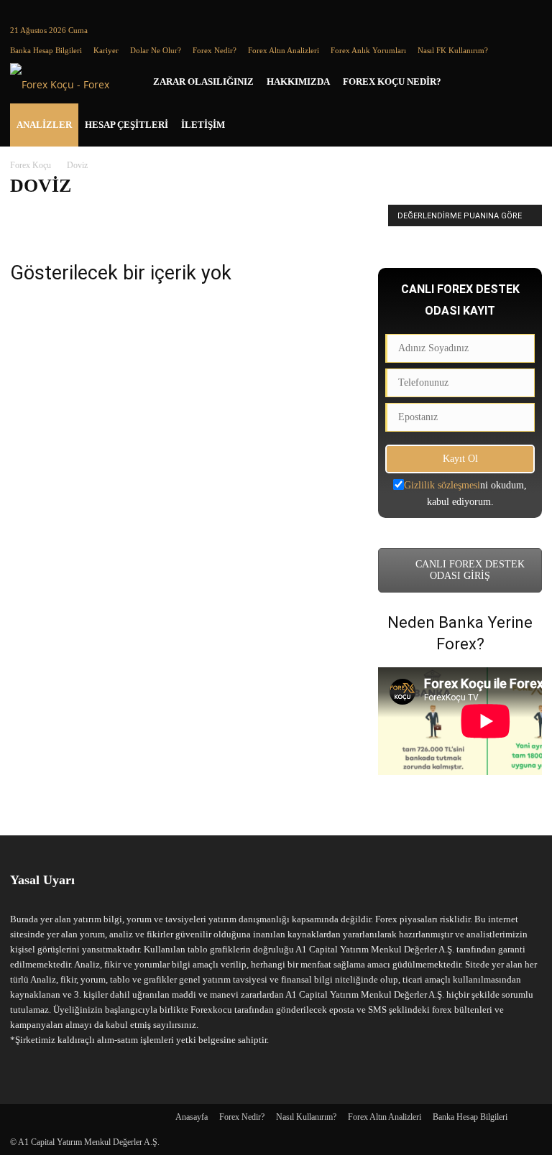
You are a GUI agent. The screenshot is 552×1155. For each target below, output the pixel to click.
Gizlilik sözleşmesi (442, 485)
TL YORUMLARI (291, 214)
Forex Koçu (30, 165)
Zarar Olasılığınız (203, 81)
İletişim (203, 124)
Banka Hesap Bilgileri (46, 50)
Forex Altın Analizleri (283, 50)
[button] (524, 82)
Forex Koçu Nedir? (392, 81)
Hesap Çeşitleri (126, 124)
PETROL (231, 214)
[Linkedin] (44, 10)
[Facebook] (21, 10)
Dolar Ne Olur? (155, 50)
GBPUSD (150, 214)
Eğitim (62, 214)
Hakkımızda (298, 81)
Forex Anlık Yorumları (368, 50)
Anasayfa (191, 1117)
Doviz (26, 214)
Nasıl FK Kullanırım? (453, 50)
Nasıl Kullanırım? (306, 1117)
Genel (191, 214)
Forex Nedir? (214, 50)
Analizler (44, 124)
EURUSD (104, 214)
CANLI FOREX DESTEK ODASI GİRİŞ (469, 570)
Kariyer (106, 50)
